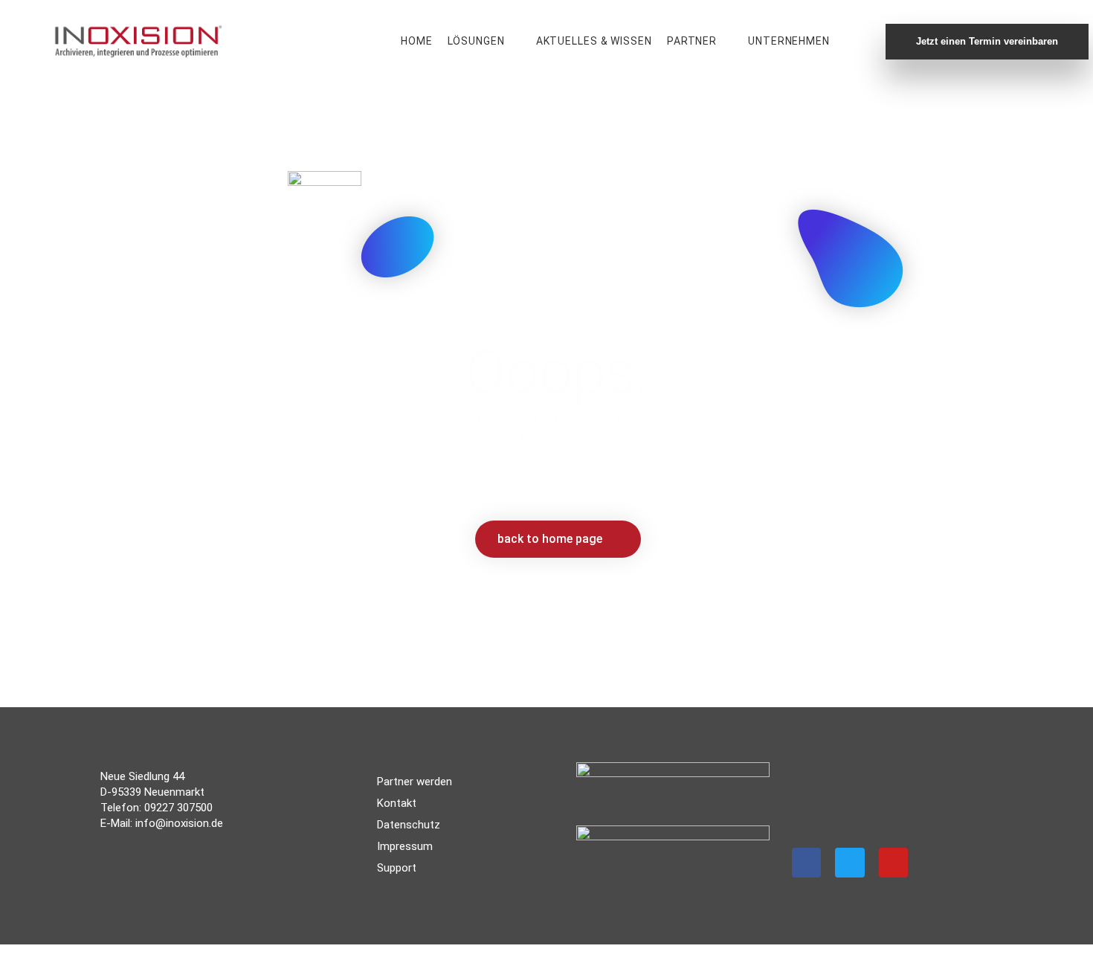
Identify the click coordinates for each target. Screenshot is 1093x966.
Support (396, 868)
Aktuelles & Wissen (594, 41)
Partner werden (414, 781)
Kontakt (396, 803)
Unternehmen (789, 41)
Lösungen (476, 41)
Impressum (405, 846)
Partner (692, 41)
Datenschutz (408, 824)
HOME (417, 41)
